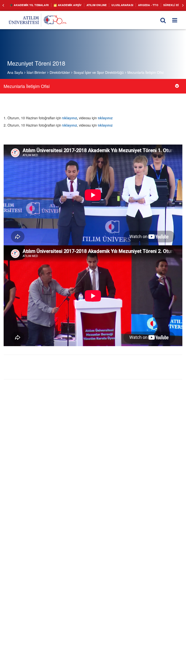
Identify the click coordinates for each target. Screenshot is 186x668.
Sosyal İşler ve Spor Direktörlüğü (99, 72)
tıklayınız (69, 117)
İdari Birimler (36, 72)
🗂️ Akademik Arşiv (62, 5)
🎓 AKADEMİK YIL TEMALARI (27, 5)
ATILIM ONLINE (89, 5)
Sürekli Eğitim (160, 5)
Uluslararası (113, 5)
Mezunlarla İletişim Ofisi (145, 72)
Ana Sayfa (15, 72)
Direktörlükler (60, 72)
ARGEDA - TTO (137, 5)
